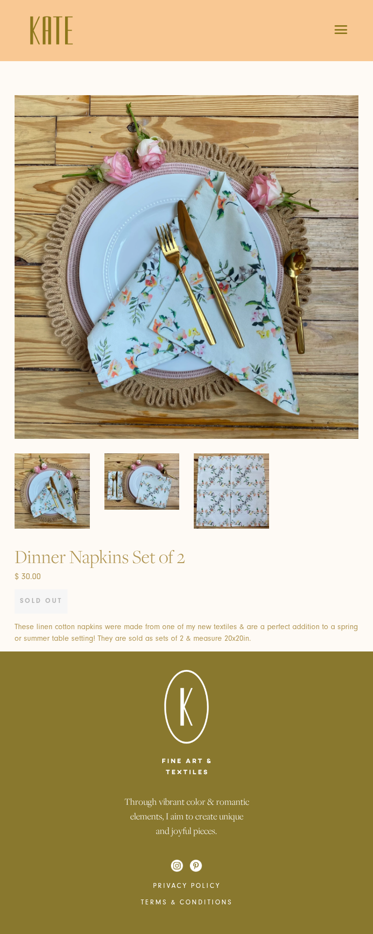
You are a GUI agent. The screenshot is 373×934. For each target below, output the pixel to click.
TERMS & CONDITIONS (187, 902)
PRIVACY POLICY (186, 886)
